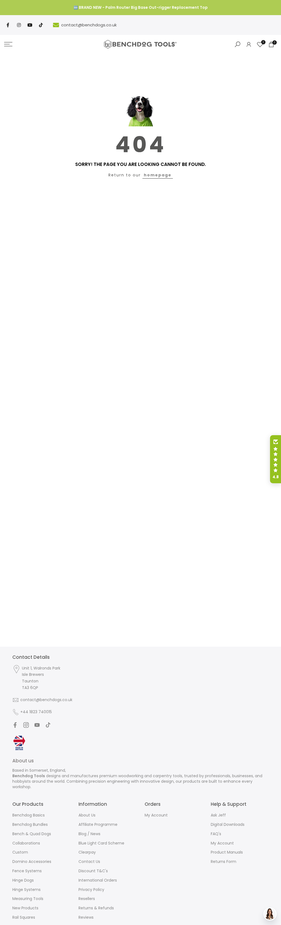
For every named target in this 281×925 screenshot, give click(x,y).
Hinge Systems (26, 889)
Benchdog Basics (28, 815)
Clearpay (87, 852)
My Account (156, 815)
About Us (86, 815)
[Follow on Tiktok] (48, 725)
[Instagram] (19, 25)
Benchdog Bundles (30, 824)
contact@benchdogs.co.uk (89, 25)
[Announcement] (140, 7)
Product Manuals (227, 852)
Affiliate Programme (97, 824)
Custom (20, 852)
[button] (275, 459)
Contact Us (89, 861)
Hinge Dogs (23, 880)
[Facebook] (8, 25)
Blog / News (89, 834)
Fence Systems (27, 871)
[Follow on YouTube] (37, 725)
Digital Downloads (228, 824)
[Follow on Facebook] (15, 725)
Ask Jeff (218, 815)
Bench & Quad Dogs (31, 834)
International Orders (97, 880)
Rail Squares (23, 917)
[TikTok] (41, 25)
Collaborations (26, 843)
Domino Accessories (31, 861)
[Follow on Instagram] (26, 725)
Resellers (86, 898)
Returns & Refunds (96, 908)
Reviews (86, 917)
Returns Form (223, 861)
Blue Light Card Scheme (101, 843)
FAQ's (216, 834)
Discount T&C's (93, 871)
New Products (25, 908)
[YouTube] (30, 25)
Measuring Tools (27, 898)
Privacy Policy (91, 889)
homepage (158, 175)
